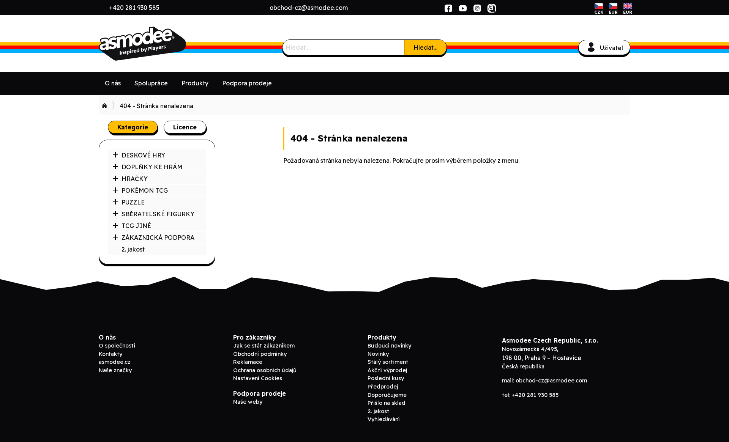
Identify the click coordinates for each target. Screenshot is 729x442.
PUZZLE (133, 202)
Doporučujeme (387, 395)
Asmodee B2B (156, 44)
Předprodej (383, 386)
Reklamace (247, 362)
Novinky (378, 354)
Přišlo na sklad (387, 403)
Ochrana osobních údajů (265, 370)
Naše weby (247, 401)
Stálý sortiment (388, 362)
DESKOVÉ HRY (143, 155)
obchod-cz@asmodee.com (309, 7)
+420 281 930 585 (134, 7)
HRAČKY (135, 178)
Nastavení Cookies (257, 378)
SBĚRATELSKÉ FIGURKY (158, 214)
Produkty (194, 83)
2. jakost (133, 249)
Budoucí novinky (389, 345)
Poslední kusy (386, 378)
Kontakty (110, 354)
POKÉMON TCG (145, 190)
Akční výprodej (387, 370)
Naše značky (115, 370)
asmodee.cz (115, 362)
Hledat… (425, 47)
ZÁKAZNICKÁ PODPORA (158, 237)
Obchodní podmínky (260, 354)
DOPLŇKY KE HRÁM (152, 167)
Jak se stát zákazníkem (264, 345)
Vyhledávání (384, 419)
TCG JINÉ (136, 226)
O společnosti (117, 345)
